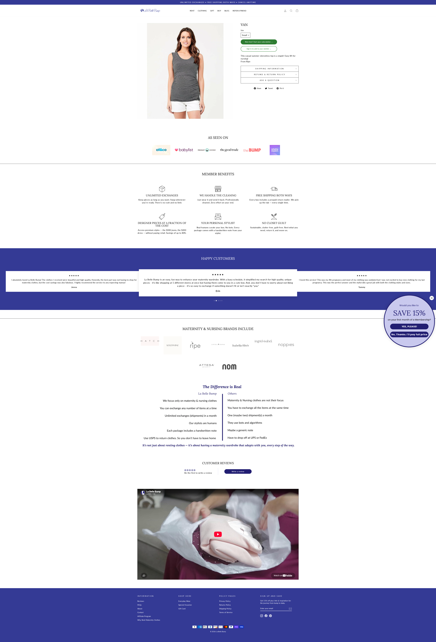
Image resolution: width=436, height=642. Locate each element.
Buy (219, 11)
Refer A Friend (239, 11)
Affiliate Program (144, 616)
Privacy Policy (224, 601)
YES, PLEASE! (409, 326)
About (139, 609)
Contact (140, 612)
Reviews (140, 601)
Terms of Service (225, 612)
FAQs (139, 605)
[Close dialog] (431, 298)
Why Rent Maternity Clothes (148, 620)
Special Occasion (185, 605)
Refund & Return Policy (269, 74)
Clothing (202, 11)
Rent (192, 11)
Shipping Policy (225, 609)
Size (242, 30)
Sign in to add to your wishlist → (259, 49)
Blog (226, 11)
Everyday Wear (184, 601)
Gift (212, 11)
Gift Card (182, 609)
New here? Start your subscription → (259, 42)
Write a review (238, 471)
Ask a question (270, 80)
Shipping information (269, 69)
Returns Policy (225, 605)
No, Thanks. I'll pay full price (409, 334)
